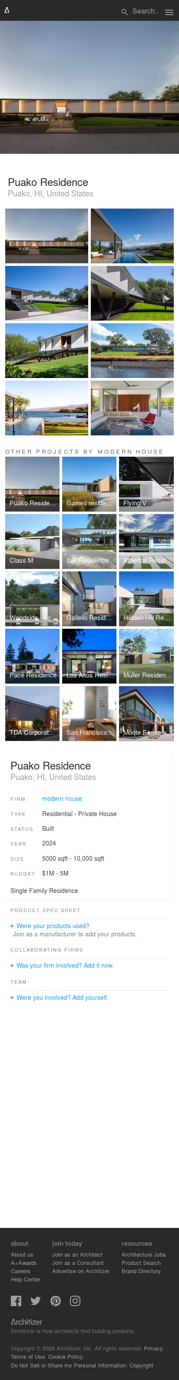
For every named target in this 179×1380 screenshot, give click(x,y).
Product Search (141, 1262)
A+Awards (24, 1262)
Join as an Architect (77, 1254)
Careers (20, 1271)
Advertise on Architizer (80, 1271)
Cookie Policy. (66, 1356)
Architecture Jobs (144, 1254)
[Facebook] (16, 1304)
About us (22, 1254)
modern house (62, 798)
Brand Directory (141, 1271)
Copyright (141, 1365)
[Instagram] (75, 1304)
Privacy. (154, 1348)
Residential (57, 813)
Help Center (25, 1279)
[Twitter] (35, 1304)
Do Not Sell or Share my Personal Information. (69, 1365)
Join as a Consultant (78, 1262)
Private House (97, 813)
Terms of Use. (28, 1356)
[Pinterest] (55, 1304)
